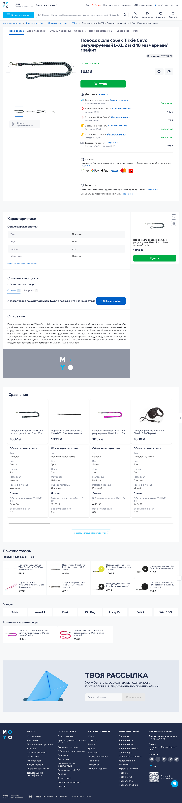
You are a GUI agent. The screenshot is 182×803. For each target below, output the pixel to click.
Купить (103, 83)
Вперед (74, 67)
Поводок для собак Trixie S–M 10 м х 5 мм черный (118, 584)
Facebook (157, 759)
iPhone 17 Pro (126, 780)
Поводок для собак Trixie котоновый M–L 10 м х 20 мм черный (162, 584)
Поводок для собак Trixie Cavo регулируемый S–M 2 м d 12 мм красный (89, 632)
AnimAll (40, 612)
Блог (88, 5)
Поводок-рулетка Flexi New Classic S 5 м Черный (149, 432)
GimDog (90, 612)
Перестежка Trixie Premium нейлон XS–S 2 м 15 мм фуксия (31, 584)
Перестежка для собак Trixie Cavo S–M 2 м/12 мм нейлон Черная (30, 567)
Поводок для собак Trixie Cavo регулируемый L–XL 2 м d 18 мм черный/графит (27, 432)
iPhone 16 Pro (126, 744)
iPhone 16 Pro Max (128, 748)
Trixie (15, 612)
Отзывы (13, 290)
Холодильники (127, 760)
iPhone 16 (124, 736)
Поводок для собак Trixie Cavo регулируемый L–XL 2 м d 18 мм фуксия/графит (109, 432)
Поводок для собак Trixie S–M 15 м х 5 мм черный (162, 567)
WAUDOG (165, 612)
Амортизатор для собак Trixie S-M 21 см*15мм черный (74, 584)
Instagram (164, 759)
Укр (171, 5)
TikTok (176, 759)
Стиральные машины (130, 756)
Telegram (170, 759)
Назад (8, 67)
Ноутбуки (124, 764)
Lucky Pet (115, 612)
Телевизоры (125, 752)
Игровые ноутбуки (129, 768)
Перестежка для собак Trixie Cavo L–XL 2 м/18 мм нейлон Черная (69, 432)
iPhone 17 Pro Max (128, 784)
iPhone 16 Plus (126, 740)
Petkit (140, 612)
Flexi (65, 612)
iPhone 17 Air (125, 776)
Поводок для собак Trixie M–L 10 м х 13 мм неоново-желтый (119, 567)
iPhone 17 (124, 772)
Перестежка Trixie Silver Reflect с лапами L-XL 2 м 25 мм (74, 567)
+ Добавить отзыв (111, 300)
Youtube (151, 759)
